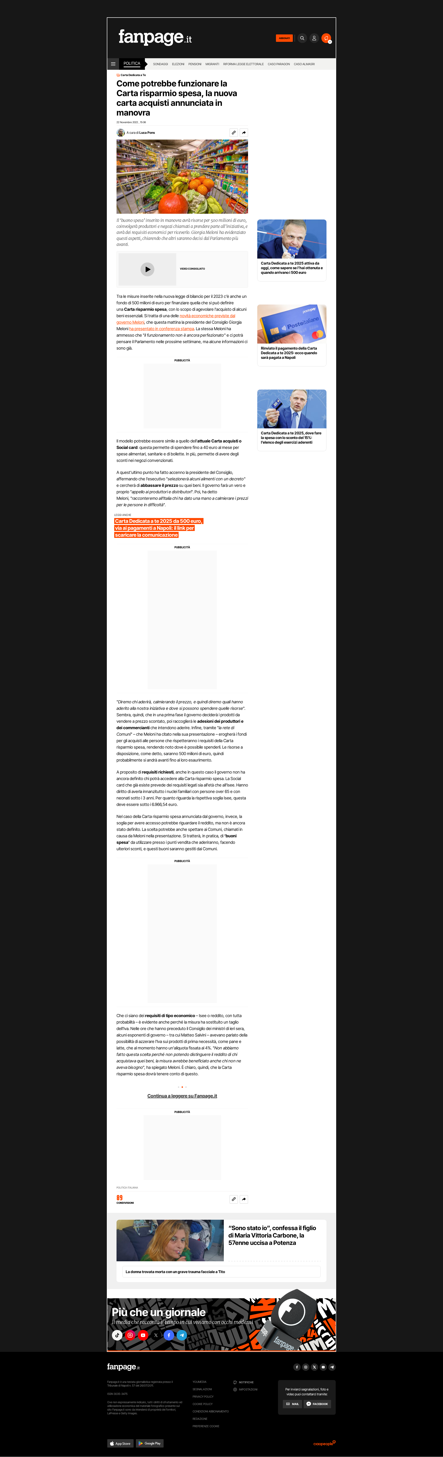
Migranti (212, 64)
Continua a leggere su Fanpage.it (182, 1096)
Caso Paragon (279, 64)
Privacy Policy (203, 1396)
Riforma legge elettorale (243, 64)
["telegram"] (182, 1335)
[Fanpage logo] (149, 38)
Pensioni (195, 64)
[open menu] (113, 64)
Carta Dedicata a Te (133, 75)
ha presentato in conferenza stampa (161, 328)
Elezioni (178, 64)
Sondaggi (160, 64)
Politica (132, 63)
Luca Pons (147, 132)
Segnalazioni (202, 1389)
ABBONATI (284, 38)
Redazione (200, 1418)
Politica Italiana (127, 1187)
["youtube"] (143, 1335)
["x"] (156, 1335)
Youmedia (200, 1382)
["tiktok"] (117, 1335)
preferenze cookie (206, 1426)
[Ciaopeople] (325, 1445)
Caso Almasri (304, 64)
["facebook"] (169, 1335)
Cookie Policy (203, 1404)
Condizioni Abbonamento (211, 1411)
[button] (244, 132)
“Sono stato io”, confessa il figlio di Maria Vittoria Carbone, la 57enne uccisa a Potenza (272, 1235)
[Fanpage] (123, 1367)
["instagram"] (130, 1335)
